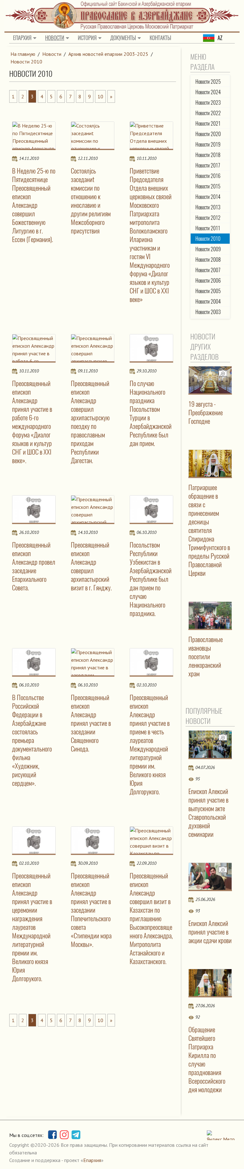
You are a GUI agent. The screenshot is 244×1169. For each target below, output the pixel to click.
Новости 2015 (207, 186)
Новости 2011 (207, 228)
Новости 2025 (208, 81)
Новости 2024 (208, 92)
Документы (123, 38)
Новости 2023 (208, 102)
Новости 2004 (208, 301)
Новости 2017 (207, 165)
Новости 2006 (208, 280)
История (87, 38)
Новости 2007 (207, 270)
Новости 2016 (207, 176)
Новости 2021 (207, 123)
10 (100, 96)
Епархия (22, 38)
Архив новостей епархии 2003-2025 (108, 54)
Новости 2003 (208, 312)
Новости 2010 (26, 61)
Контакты (160, 38)
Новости (54, 38)
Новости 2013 (207, 207)
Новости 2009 (208, 249)
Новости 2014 (207, 197)
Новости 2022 (208, 113)
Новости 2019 (207, 144)
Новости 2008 (208, 259)
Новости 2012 (207, 217)
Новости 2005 (208, 291)
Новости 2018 (207, 155)
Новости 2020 (208, 134)
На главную (22, 54)
